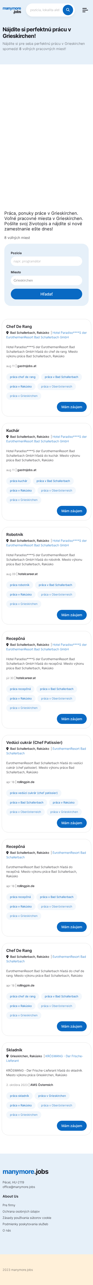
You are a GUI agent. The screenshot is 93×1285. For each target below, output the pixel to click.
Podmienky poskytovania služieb (25, 1224)
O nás (7, 1230)
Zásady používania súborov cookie (27, 1218)
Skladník (14, 1050)
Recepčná (15, 638)
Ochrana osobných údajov (21, 1211)
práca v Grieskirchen (24, 396)
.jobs (12, 10)
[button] (85, 10)
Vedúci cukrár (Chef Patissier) (34, 742)
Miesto (16, 272)
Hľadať (46, 294)
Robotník (14, 534)
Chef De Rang (19, 326)
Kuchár (12, 430)
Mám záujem (71, 407)
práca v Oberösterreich (56, 386)
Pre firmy (9, 1205)
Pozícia (16, 253)
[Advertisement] (46, 140)
